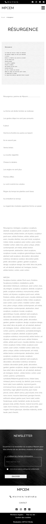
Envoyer (16, 476)
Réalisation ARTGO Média (23, 522)
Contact (23, 503)
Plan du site (30, 515)
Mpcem (8, 8)
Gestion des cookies (23, 517)
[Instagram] (36, 2)
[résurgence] (23, 63)
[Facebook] (32, 2)
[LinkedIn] (40, 2)
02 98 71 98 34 (30, 497)
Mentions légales (16, 515)
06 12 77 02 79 (12, 2)
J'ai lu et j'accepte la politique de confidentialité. (24, 469)
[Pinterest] (43, 2)
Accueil (3, 17)
